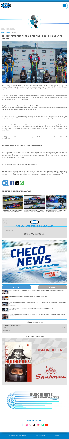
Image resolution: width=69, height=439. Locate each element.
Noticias (8, 32)
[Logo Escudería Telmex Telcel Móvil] (6, 6)
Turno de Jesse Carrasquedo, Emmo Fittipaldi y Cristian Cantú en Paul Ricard (28, 296)
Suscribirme (57, 435)
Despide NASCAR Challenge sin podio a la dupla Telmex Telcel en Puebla (12, 211)
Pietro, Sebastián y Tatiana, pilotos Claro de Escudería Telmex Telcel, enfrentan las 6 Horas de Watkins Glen (36, 290)
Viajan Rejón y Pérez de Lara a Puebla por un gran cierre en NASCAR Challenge (34, 211)
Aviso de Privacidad (40, 435)
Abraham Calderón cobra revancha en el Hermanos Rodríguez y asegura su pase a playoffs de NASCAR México (37, 314)
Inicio (2, 32)
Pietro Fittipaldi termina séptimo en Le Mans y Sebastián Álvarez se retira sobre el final (31, 308)
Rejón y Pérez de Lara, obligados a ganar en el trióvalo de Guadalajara (56, 211)
